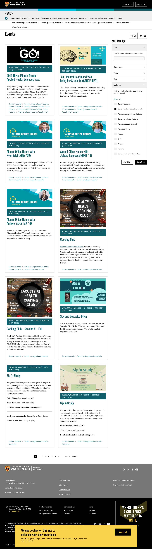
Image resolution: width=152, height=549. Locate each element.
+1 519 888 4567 (14, 511)
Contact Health (64, 480)
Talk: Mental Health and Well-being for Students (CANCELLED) (78, 79)
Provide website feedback (122, 485)
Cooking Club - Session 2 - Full (24, 329)
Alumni (120, 144)
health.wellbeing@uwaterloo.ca (72, 246)
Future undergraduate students (130, 114)
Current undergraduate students (130, 109)
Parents (121, 149)
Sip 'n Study (13, 376)
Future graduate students (128, 124)
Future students (124, 129)
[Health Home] (6, 18)
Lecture (75, 112)
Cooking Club (67, 239)
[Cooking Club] (83, 208)
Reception (12, 444)
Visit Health (63, 485)
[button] (127, 4)
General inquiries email (13, 487)
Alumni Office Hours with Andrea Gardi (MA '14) (21, 221)
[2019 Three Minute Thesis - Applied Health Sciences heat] (29, 54)
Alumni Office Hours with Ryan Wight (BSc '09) (21, 154)
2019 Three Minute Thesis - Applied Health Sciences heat (23, 77)
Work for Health (65, 494)
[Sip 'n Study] (83, 378)
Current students (124, 104)
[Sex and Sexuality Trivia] (83, 291)
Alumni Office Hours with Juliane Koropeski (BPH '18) (76, 154)
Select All (117, 99)
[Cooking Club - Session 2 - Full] (29, 297)
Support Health (64, 489)
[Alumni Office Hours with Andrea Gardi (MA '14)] (29, 198)
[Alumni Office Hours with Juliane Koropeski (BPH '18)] (83, 130)
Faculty (120, 134)
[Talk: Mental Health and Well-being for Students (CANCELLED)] (83, 55)
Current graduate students (128, 119)
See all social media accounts (124, 480)
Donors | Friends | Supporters (129, 154)
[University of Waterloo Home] (15, 4)
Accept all (123, 532)
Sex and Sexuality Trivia (73, 316)
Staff (119, 139)
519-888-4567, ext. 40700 (14, 492)
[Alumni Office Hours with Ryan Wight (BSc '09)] (29, 130)
